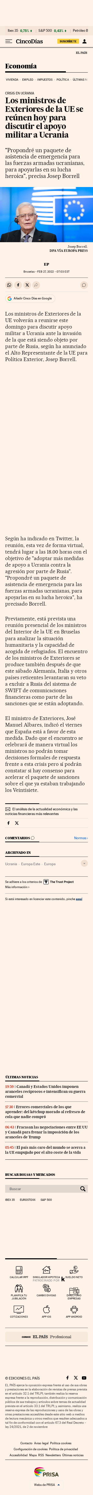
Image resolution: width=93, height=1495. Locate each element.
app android (74, 1316)
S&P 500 (45, 31)
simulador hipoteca (46, 1277)
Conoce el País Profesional (46, 1337)
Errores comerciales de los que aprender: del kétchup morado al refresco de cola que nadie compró (45, 1112)
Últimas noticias (21, 1077)
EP (46, 264)
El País (81, 52)
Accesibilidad (19, 1455)
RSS (41, 1455)
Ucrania (11, 864)
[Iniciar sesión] (84, 41)
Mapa (33, 1455)
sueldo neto (74, 1277)
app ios (46, 1316)
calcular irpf (19, 1277)
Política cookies (60, 1443)
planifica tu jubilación (19, 1297)
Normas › (81, 838)
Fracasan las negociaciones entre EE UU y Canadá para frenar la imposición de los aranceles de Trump (46, 1132)
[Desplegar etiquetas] (84, 863)
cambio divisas (46, 1295)
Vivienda (12, 79)
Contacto (26, 1443)
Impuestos (44, 79)
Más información (16, 887)
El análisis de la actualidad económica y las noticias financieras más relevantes (41, 811)
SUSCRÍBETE (68, 41)
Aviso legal (41, 1443)
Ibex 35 (13, 31)
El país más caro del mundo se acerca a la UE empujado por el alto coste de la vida (45, 1150)
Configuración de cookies (31, 1449)
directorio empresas (74, 1297)
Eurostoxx (27, 1200)
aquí (79, 899)
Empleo (27, 79)
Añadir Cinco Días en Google (33, 298)
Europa (50, 864)
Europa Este (30, 864)
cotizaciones (19, 1316)
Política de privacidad (63, 1449)
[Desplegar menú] (8, 41)
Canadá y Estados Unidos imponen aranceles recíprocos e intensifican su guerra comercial (45, 1091)
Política (63, 79)
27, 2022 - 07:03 (53, 271)
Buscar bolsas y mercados (30, 1175)
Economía (21, 66)
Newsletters (53, 1455)
